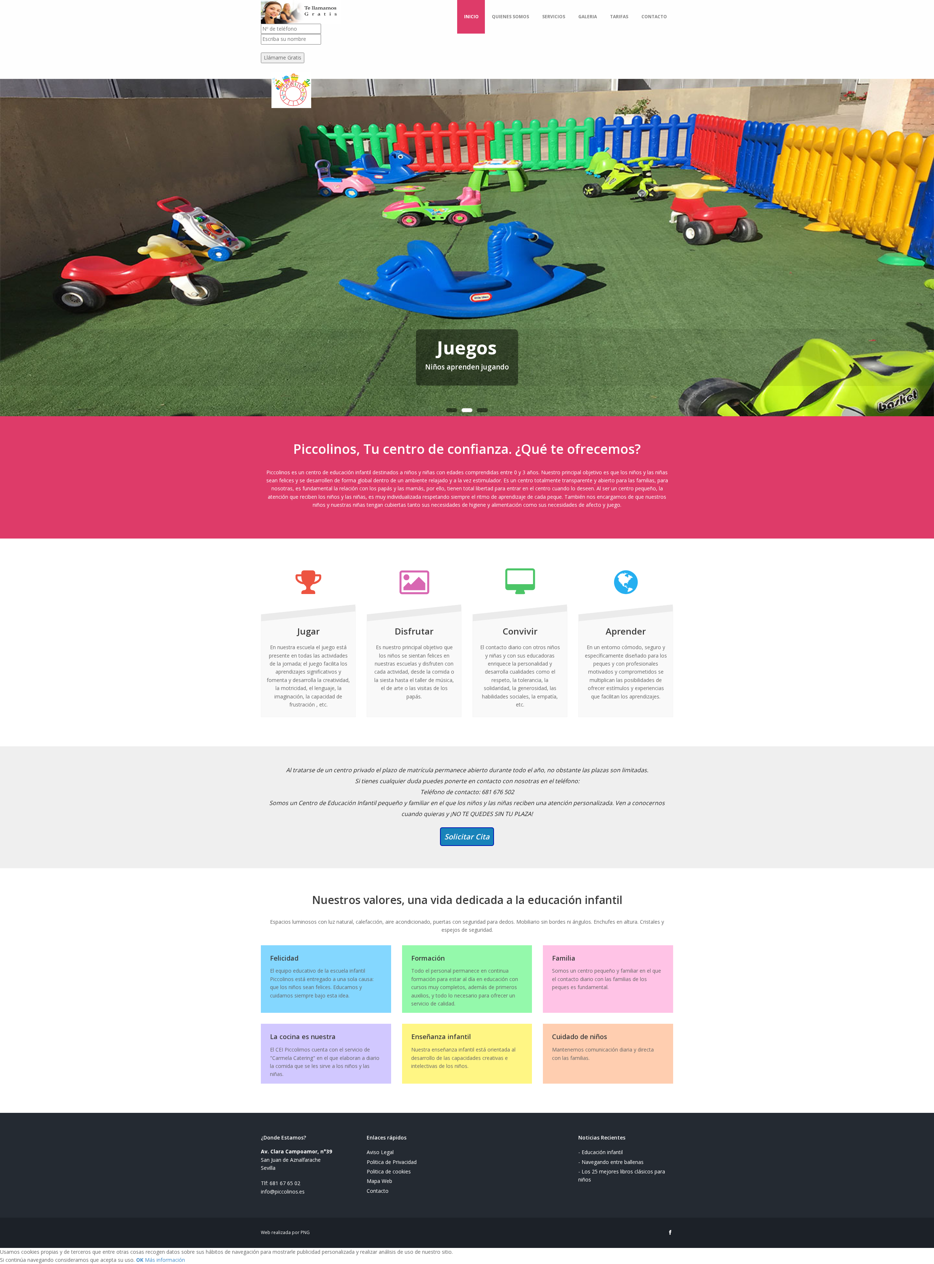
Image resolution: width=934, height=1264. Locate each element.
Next (928, 238)
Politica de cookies (389, 1171)
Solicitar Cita (467, 837)
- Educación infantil (600, 1152)
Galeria (587, 17)
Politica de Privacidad (392, 1161)
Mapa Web (379, 1180)
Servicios (553, 17)
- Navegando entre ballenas (611, 1161)
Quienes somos (510, 17)
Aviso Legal (380, 1152)
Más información (165, 1259)
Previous (5, 238)
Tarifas (619, 17)
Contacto (654, 17)
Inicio (471, 17)
